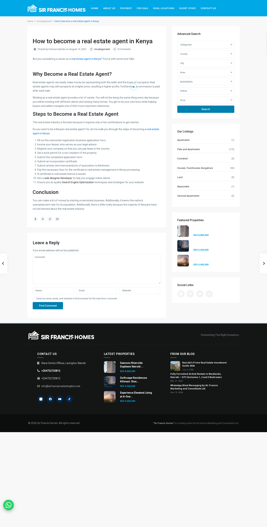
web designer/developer (58, 178)
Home (30, 21)
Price (182, 100)
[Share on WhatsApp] (50, 219)
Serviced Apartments (188, 195)
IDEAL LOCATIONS (163, 8)
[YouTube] (199, 293)
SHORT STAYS (187, 8)
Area (182, 72)
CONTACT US (208, 8)
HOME (94, 8)
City (182, 63)
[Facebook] (190, 293)
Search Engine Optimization (78, 182)
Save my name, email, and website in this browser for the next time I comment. (77, 298)
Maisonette (183, 186)
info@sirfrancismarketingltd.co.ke (60, 386)
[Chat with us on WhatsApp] (8, 505)
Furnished (182, 158)
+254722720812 (50, 370)
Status (183, 90)
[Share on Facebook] (35, 219)
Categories (186, 44)
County (183, 54)
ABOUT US (109, 8)
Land (180, 177)
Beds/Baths (186, 81)
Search (205, 109)
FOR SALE (142, 8)
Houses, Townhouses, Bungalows (195, 168)
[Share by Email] (57, 219)
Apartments (183, 140)
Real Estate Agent (88, 74)
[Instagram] (181, 293)
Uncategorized (44, 21)
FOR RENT (126, 8)
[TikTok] (209, 293)
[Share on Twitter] (42, 219)
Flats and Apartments (188, 149)
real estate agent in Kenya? (86, 58)
